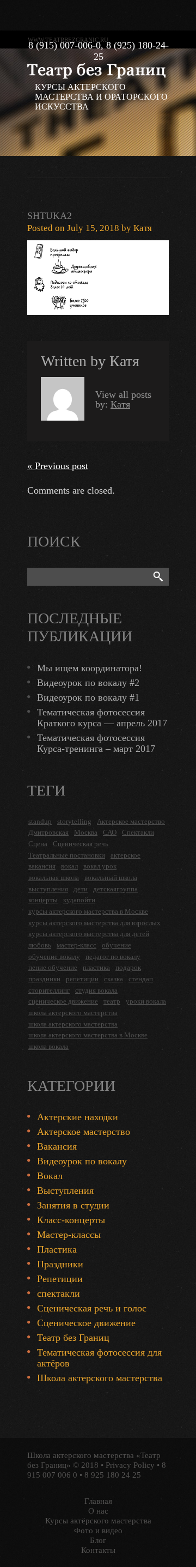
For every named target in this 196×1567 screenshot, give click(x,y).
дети (81, 889)
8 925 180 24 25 (112, 1475)
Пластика (57, 1249)
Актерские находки (77, 1117)
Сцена (37, 844)
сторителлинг (49, 990)
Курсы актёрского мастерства (98, 1520)
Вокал (50, 1175)
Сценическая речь (80, 844)
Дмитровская (48, 832)
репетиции (82, 979)
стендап (140, 979)
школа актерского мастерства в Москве (88, 1035)
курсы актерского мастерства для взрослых (94, 923)
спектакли (58, 1293)
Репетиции (60, 1278)
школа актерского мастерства (73, 1013)
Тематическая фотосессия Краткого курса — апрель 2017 (102, 717)
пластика (96, 967)
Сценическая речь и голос (91, 1308)
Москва (85, 832)
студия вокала (96, 990)
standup (40, 821)
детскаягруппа (115, 889)
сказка (113, 979)
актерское (125, 855)
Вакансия (57, 1146)
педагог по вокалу (112, 956)
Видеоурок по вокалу (82, 1161)
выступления (48, 889)
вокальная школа (53, 877)
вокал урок (100, 866)
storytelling (74, 821)
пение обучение (52, 967)
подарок (128, 967)
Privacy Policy (130, 1465)
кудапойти (79, 900)
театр (111, 1001)
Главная (98, 1501)
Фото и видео (98, 1530)
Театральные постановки (66, 855)
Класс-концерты (71, 1219)
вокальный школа (110, 877)
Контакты (98, 1550)
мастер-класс (76, 945)
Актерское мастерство (131, 821)
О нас (98, 1511)
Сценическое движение (86, 1322)
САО (110, 832)
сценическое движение (63, 1001)
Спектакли (138, 832)
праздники (44, 979)
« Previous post (57, 465)
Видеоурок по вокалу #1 (88, 697)
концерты (43, 900)
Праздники (60, 1264)
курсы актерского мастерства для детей (88, 934)
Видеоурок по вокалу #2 (88, 682)
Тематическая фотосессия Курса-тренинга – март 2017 (96, 743)
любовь (39, 945)
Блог (98, 1540)
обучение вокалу (54, 956)
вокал (69, 866)
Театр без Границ (73, 1337)
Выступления (65, 1190)
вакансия (42, 866)
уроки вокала (146, 1001)
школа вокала (48, 1046)
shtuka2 (49, 215)
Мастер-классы (69, 1234)
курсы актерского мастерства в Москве (88, 911)
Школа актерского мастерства (99, 1377)
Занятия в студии (73, 1205)
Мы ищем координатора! (89, 668)
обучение (116, 945)
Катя (142, 228)
